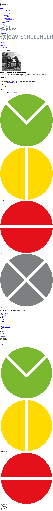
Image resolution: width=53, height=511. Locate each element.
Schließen (1, 8)
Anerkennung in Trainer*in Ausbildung (9, 19)
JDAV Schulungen (4, 47)
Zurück (1, 307)
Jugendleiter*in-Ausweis (7, 17)
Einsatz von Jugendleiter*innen (8, 18)
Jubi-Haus (3, 320)
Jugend (3, 344)
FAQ (30, 81)
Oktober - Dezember (4, 507)
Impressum (3, 326)
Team (4, 25)
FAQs (4, 14)
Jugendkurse (3, 314)
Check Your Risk (4, 316)
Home (3, 319)
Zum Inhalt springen (3, 33)
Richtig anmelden (6, 15)
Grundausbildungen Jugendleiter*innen (9, 10)
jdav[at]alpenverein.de (3, 336)
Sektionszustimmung (6, 23)
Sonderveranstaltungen (7, 13)
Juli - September (4, 506)
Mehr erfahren (48, 6)
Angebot (3, 321)
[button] (2, 41)
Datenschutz (3, 325)
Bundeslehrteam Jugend (7, 20)
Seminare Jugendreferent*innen (8, 12)
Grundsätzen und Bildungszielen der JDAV (13, 82)
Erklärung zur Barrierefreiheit (6, 327)
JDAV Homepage (4, 313)
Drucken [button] (1, 308)
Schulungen (3, 315)
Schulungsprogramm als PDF (7, 21)
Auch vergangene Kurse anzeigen (6, 509)
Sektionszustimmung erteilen (7, 16)
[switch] (0, 3)
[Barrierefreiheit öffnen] (1, 1)
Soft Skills (3, 343)
